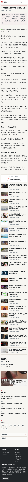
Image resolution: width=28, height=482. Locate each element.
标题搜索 (4, 438)
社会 (7, 425)
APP (17, 462)
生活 (11, 425)
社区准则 (18, 452)
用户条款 (18, 458)
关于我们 (18, 460)
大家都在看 (5, 434)
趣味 (23, 425)
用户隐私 (18, 454)
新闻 (7, 361)
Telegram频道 (5, 452)
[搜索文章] (22, 2)
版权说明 (18, 456)
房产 (19, 425)
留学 (15, 425)
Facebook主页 (6, 454)
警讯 (7, 428)
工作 (3, 428)
